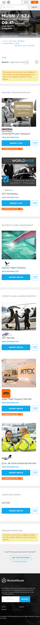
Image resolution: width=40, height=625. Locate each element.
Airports (34, 7)
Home (3, 607)
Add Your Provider (20, 558)
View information (10, 137)
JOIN (34, 2)
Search (24, 599)
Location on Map (8, 34)
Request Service (16, 277)
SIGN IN (26, 2)
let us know (25, 74)
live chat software (20, 562)
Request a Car (16, 143)
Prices (4, 62)
